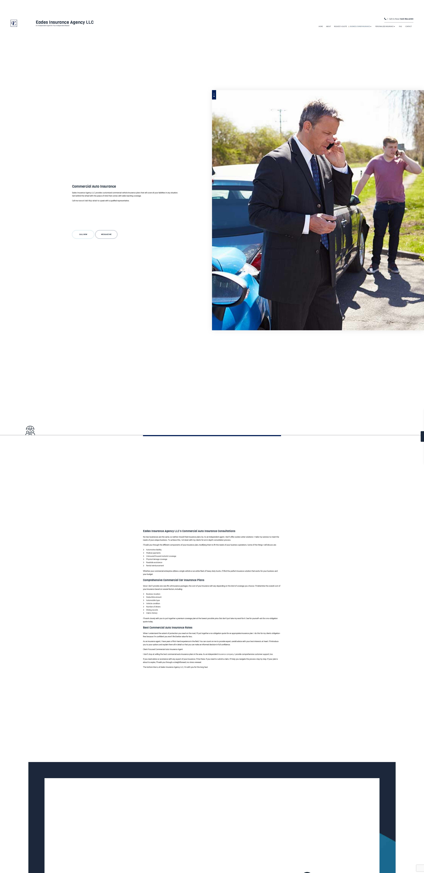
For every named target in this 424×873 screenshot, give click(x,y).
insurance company (226, 654)
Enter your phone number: (379, 426)
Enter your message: (377, 441)
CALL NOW (83, 234)
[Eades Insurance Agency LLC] (14, 23)
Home (321, 26)
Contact (408, 26)
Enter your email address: (379, 434)
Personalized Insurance (384, 26)
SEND (403, 456)
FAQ (400, 26)
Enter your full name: (377, 419)
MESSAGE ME (106, 234)
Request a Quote (340, 26)
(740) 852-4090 (406, 19)
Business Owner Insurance (360, 26)
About (328, 26)
